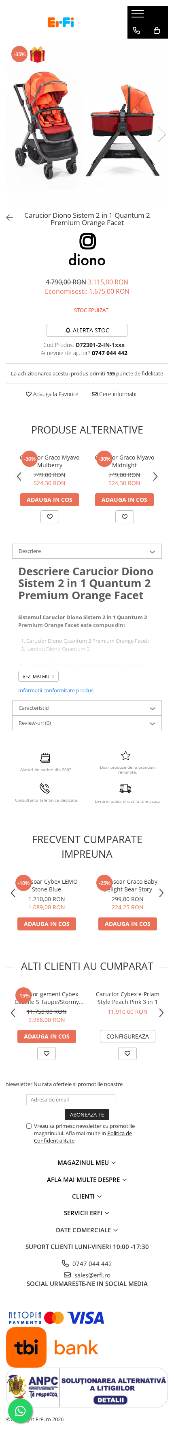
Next (161, 134)
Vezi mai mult (38, 676)
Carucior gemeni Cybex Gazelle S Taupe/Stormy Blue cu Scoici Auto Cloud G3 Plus (46, 998)
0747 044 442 (91, 1264)
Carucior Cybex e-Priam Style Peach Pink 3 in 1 (127, 998)
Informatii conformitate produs (55, 690)
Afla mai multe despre (84, 1179)
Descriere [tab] (30, 551)
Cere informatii (117, 394)
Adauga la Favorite (55, 394)
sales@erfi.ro (91, 1275)
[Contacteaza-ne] (136, 30)
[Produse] (139, 16)
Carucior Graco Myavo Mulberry (49, 461)
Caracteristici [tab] (34, 707)
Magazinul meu (83, 1162)
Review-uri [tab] (35, 722)
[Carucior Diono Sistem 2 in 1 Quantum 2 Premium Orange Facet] (87, 126)
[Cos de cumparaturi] (157, 30)
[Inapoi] (6, 217)
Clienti (84, 1196)
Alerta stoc (91, 330)
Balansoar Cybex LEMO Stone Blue (46, 885)
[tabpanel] (87, 126)
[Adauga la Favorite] (49, 516)
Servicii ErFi (84, 1213)
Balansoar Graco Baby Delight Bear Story (127, 885)
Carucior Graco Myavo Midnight (124, 461)
